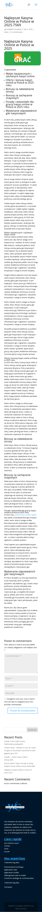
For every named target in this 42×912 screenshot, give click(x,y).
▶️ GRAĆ (22, 58)
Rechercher (32, 730)
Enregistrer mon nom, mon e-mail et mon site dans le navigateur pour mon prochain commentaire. (19, 702)
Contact (7, 846)
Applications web (10, 870)
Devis (6, 849)
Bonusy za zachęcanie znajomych (19, 96)
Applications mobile (11, 872)
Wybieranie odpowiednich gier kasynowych (21, 112)
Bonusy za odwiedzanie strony (20, 90)
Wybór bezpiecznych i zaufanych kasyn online (20, 75)
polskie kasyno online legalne (26, 515)
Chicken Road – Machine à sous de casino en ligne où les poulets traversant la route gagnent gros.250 (20, 750)
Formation (8, 887)
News (6, 32)
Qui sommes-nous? (11, 843)
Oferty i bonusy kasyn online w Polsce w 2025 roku (20, 82)
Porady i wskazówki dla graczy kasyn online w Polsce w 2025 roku (20, 104)
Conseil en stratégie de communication (19, 878)
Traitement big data (11, 862)
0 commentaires (16, 32)
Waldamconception (14, 29)
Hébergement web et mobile (15, 875)
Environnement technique (13, 867)
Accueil (6, 851)
